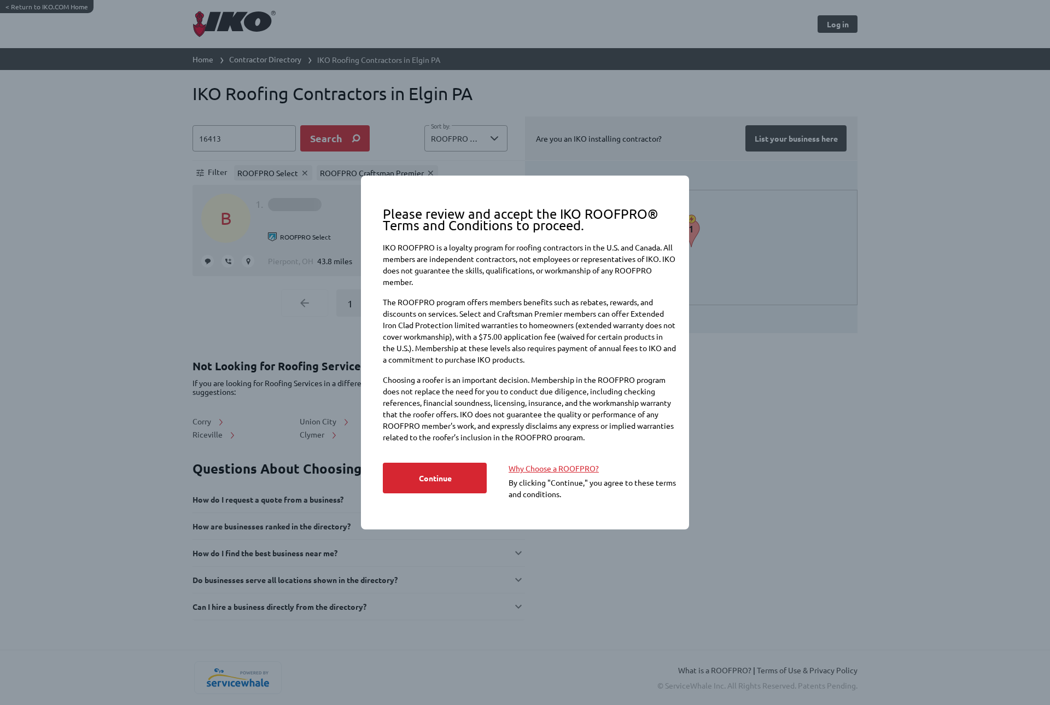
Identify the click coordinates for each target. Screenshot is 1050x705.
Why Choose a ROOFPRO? (554, 468)
